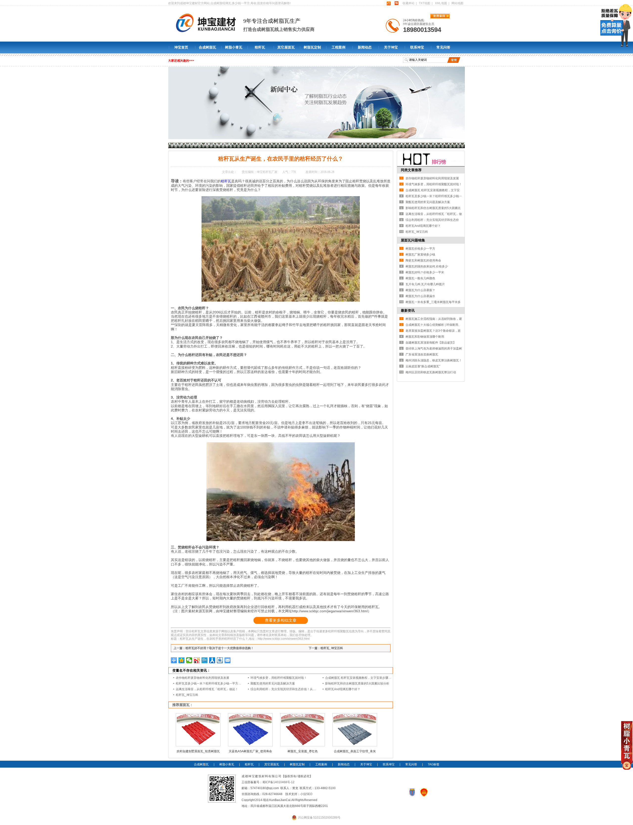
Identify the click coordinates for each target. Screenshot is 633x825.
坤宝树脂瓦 (193, 144)
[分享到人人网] (212, 660)
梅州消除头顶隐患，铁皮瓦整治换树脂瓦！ (434, 360)
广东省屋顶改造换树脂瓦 (422, 354)
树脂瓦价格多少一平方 (420, 248)
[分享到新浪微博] (197, 660)
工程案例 (338, 47)
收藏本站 (408, 3)
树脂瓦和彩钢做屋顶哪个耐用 (425, 336)
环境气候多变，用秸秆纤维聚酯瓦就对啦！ (278, 678)
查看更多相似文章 (280, 620)
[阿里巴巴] (388, 3)
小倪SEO (306, 794)
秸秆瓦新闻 (223, 144)
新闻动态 (365, 47)
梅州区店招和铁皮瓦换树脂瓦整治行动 (431, 372)
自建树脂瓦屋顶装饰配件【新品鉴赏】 (431, 342)
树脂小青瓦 (233, 47)
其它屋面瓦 (286, 47)
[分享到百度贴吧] (220, 660)
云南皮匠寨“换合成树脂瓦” (423, 366)
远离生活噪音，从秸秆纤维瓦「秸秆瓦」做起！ (207, 689)
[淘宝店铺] (396, 3)
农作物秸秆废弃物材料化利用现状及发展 (202, 678)
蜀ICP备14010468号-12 (278, 782)
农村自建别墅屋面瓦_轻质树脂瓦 (198, 751)
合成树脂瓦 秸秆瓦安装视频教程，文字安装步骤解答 (359, 678)
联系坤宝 (417, 47)
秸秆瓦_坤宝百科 (187, 695)
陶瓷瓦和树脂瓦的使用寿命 (423, 260)
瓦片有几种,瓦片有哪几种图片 (425, 284)
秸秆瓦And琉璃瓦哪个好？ (342, 689)
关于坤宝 (391, 47)
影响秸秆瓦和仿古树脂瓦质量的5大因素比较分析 (357, 683)
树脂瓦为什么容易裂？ (420, 290)
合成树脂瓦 (207, 47)
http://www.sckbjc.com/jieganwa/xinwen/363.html (330, 611)
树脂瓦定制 (312, 47)
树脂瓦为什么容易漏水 (420, 296)
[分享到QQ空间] (182, 660)
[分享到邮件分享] (228, 660)
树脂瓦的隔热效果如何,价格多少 (427, 266)
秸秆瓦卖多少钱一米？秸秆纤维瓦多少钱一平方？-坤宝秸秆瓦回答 (219, 683)
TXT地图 (424, 3)
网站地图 (457, 3)
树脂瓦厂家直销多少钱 (420, 254)
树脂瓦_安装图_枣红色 (303, 751)
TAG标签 (433, 764)
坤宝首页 (181, 47)
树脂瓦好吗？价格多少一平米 (425, 272)
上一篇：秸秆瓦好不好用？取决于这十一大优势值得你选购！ (214, 648)
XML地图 (441, 3)
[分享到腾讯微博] (205, 660)
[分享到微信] (189, 660)
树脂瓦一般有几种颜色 (420, 278)
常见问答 (443, 47)
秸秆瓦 (260, 47)
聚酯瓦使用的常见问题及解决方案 (272, 683)
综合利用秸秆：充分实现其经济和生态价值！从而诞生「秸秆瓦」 (293, 689)
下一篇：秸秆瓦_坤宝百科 (326, 648)
